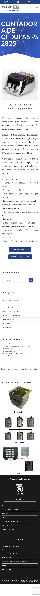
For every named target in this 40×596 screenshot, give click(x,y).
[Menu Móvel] (37, 8)
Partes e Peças (8, 319)
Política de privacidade (10, 533)
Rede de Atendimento (10, 521)
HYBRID (20, 473)
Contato (5, 525)
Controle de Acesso (10, 308)
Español (33, 2)
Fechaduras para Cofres (10, 546)
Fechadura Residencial (11, 315)
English (22, 2)
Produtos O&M (8, 327)
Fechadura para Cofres (11, 312)
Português (10, 2)
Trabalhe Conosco (8, 529)
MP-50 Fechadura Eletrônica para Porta (18, 353)
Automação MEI (9, 351)
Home (4, 506)
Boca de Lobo (20, 412)
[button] (20, 249)
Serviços (4, 517)
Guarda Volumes (9, 344)
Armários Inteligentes (11, 300)
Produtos (6, 323)
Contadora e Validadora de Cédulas (16, 356)
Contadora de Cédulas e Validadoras (16, 304)
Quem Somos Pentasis (10, 509)
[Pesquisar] (31, 280)
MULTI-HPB (20, 443)
